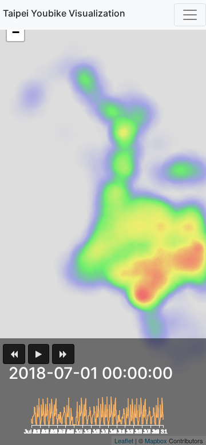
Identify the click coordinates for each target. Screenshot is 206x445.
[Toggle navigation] (190, 14)
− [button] (15, 32)
